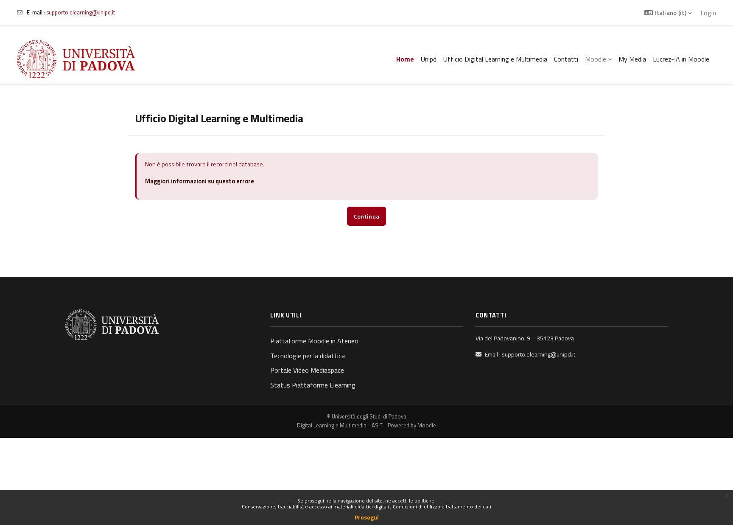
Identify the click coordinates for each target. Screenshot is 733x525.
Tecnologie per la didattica (307, 356)
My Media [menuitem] (632, 59)
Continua (366, 216)
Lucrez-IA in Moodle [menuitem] (681, 59)
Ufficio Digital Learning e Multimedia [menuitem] (495, 59)
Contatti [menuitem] (566, 59)
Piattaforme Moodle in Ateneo (314, 341)
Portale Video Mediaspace (307, 370)
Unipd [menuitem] (428, 59)
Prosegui (367, 517)
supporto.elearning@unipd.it (80, 12)
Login (708, 13)
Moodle (426, 425)
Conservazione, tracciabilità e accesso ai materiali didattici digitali (316, 507)
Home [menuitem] (405, 59)
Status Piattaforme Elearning (312, 385)
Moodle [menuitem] (595, 59)
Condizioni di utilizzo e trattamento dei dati (442, 507)
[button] (668, 12)
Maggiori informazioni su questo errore (199, 181)
